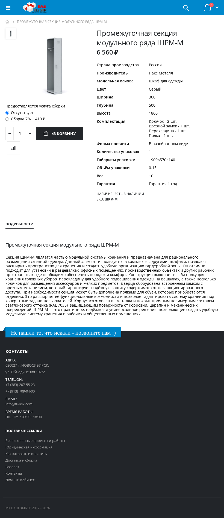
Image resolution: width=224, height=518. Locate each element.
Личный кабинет (19, 479)
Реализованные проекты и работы (35, 440)
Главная (7, 22)
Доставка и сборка (21, 460)
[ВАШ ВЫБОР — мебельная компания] (34, 7)
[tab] (19, 224)
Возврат (12, 466)
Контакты (13, 473)
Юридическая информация (28, 447)
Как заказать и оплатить (26, 453)
